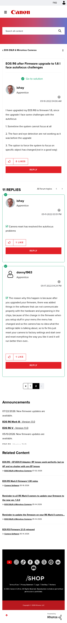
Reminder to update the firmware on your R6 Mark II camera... (33, 514)
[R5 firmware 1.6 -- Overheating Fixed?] (62, 189)
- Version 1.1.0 (18, 421)
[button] (9, 161)
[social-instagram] (16, 562)
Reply (33, 169)
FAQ (55, 2)
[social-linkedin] (57, 562)
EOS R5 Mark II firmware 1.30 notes (20, 481)
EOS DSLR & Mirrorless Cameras (20, 50)
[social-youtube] (9, 562)
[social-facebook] (30, 562)
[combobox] (33, 31)
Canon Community (20, 12)
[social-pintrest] (50, 562)
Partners (53, 585)
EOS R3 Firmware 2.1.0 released (18, 529)
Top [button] (6, 615)
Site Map (44, 585)
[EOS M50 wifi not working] (56, 189)
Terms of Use (14, 585)
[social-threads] (44, 562)
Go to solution (34, 79)
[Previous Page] (25, 386)
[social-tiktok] (23, 562)
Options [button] (63, 50)
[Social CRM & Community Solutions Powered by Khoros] (55, 616)
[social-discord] (33, 567)
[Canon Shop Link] (33, 578)
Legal (37, 585)
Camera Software (11, 485)
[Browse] (7, 12)
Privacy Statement (27, 585)
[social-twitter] (37, 562)
